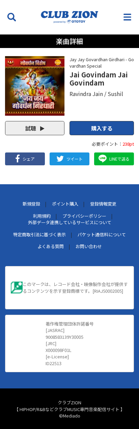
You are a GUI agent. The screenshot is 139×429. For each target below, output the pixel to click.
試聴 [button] (31, 128)
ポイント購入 (65, 203)
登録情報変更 (103, 203)
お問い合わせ (89, 246)
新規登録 (31, 203)
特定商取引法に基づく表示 (39, 234)
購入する (102, 128)
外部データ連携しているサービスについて (69, 222)
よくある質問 (50, 246)
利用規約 (42, 216)
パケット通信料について (102, 234)
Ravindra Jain (86, 94)
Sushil (115, 94)
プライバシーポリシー (84, 216)
